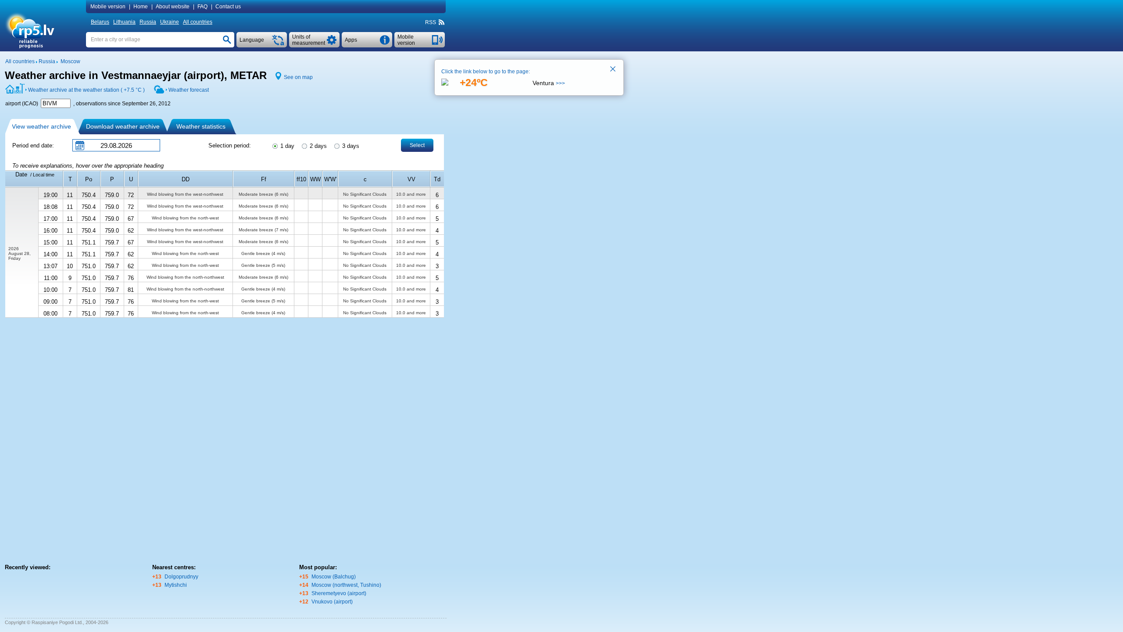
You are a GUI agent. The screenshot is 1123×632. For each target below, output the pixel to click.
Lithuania (124, 22)
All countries (197, 22)
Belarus (100, 22)
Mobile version (107, 7)
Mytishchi (176, 585)
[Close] (613, 69)
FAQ (202, 7)
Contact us (228, 7)
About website (173, 7)
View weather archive (41, 126)
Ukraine (169, 22)
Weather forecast (188, 90)
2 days (317, 146)
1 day (286, 146)
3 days (349, 146)
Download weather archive (123, 126)
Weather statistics (200, 126)
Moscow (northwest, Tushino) (346, 585)
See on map (298, 77)
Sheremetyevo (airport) (338, 593)
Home (140, 7)
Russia (147, 22)
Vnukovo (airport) (332, 602)
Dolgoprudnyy (181, 577)
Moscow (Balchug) (333, 577)
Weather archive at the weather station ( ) (86, 90)
